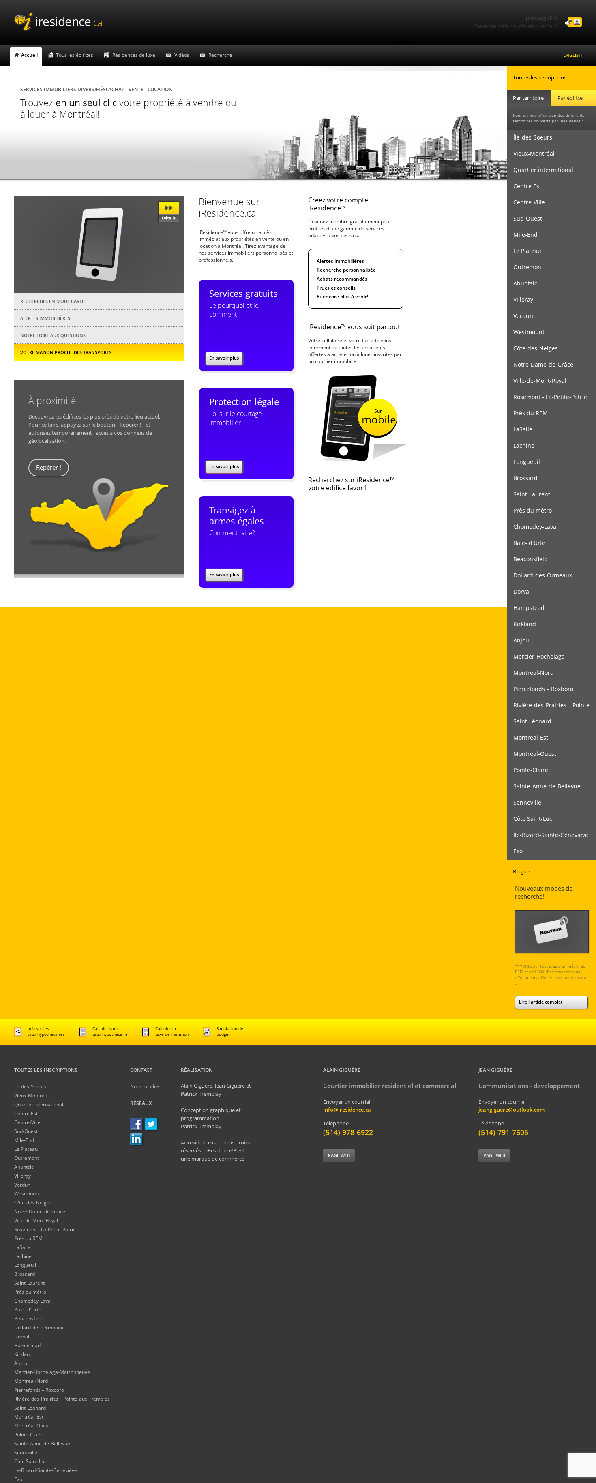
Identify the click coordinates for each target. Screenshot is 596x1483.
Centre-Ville (526, 202)
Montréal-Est (527, 737)
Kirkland (521, 624)
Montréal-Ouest (531, 754)
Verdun (520, 316)
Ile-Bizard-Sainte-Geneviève (547, 835)
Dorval (519, 591)
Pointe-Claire (527, 770)
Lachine (520, 445)
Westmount (526, 332)
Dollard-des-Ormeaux (539, 575)
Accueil (29, 55)
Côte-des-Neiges (532, 348)
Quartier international (540, 170)
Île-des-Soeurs (529, 137)
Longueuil (523, 462)
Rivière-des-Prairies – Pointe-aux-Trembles (549, 707)
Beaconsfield (527, 559)
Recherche (220, 55)
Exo (515, 851)
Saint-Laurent (528, 494)
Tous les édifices (74, 55)
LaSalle (519, 429)
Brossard (522, 478)
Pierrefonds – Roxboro (540, 689)
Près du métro (529, 510)
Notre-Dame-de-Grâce (540, 364)
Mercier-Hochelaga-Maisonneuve (537, 658)
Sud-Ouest (524, 218)
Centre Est (524, 186)
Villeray (520, 299)
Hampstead (526, 608)
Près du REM (527, 413)
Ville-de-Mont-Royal (536, 380)
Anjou (518, 640)
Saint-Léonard (529, 721)
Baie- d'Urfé (526, 543)
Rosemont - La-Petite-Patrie (547, 397)
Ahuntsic (522, 283)
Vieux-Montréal (531, 153)
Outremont (525, 267)
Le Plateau (524, 251)
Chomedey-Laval (532, 526)
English (572, 55)
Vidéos (181, 55)
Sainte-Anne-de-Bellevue (544, 786)
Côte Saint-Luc (529, 818)
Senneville (524, 802)
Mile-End (522, 234)
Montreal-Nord (530, 672)
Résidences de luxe (133, 55)
